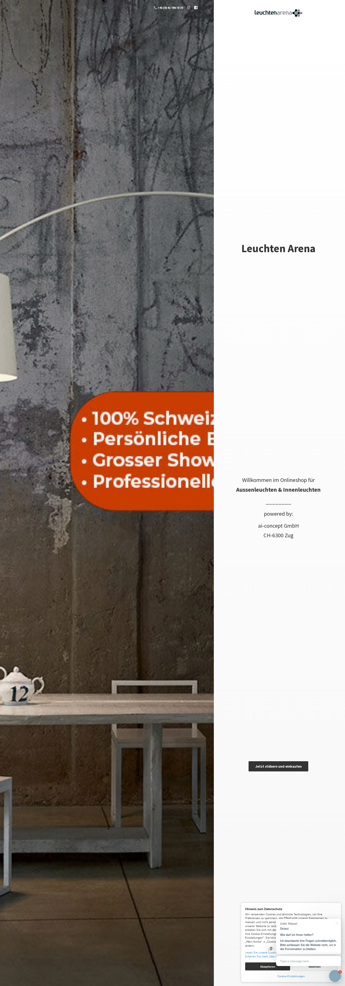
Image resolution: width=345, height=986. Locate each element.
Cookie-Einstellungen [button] (291, 976)
